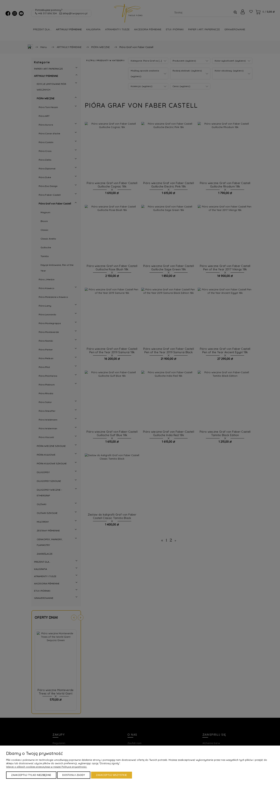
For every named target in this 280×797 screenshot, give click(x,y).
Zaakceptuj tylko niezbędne (31, 775)
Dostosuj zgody (73, 775)
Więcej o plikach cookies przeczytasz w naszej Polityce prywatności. (46, 766)
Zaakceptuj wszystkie (111, 775)
